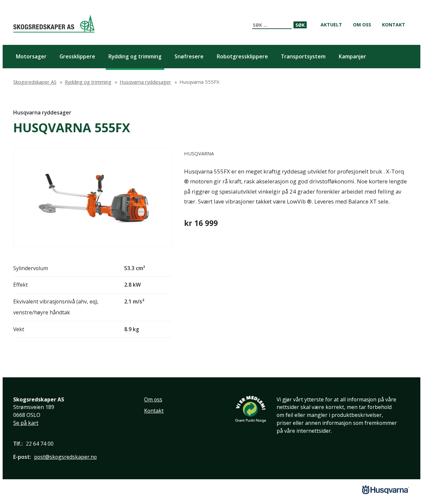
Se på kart (25, 422)
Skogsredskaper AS (54, 24)
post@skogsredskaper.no (65, 456)
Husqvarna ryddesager (42, 112)
